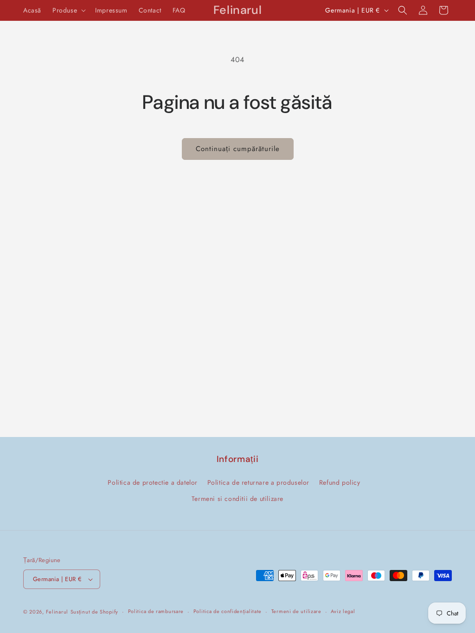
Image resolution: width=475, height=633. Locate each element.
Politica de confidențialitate (227, 611)
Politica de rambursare (156, 611)
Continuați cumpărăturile (238, 149)
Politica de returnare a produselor (258, 482)
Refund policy (339, 482)
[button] (68, 10)
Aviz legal (343, 611)
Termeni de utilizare (296, 611)
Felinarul (57, 611)
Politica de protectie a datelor (153, 482)
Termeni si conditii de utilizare (237, 498)
